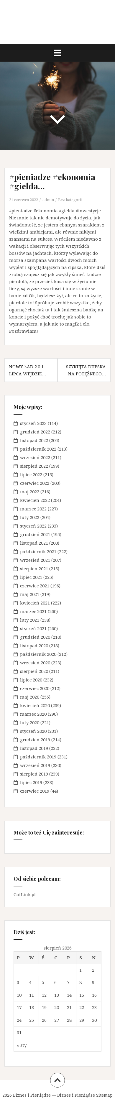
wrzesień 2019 (35, 765)
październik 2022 (38, 449)
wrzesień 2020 (35, 663)
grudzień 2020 (35, 637)
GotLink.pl (25, 894)
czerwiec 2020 (34, 688)
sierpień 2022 (34, 466)
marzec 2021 (33, 611)
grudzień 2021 (35, 534)
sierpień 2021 (34, 568)
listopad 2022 (34, 440)
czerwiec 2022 (34, 483)
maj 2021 (29, 594)
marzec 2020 (33, 714)
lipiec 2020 (31, 680)
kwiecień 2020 (35, 705)
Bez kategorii (70, 199)
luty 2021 (29, 620)
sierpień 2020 (34, 671)
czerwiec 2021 (34, 586)
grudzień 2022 (35, 432)
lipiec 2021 (31, 577)
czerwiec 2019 (34, 791)
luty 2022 (29, 517)
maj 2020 (29, 697)
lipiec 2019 (31, 782)
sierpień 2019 (34, 774)
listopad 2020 (34, 645)
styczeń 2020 (33, 731)
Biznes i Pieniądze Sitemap (85, 1095)
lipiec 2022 (31, 474)
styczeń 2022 (33, 526)
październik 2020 (38, 654)
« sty (22, 1045)
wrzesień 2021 (35, 560)
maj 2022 (29, 492)
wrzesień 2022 (35, 457)
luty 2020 (29, 722)
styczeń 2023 (33, 423)
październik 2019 (38, 757)
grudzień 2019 (35, 740)
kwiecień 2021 (35, 603)
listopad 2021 (34, 543)
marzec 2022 (33, 509)
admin (48, 199)
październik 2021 (38, 551)
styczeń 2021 (33, 628)
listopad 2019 (34, 748)
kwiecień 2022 (35, 500)
